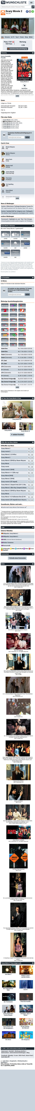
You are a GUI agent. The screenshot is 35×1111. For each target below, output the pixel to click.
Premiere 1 (4, 340)
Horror (3, 56)
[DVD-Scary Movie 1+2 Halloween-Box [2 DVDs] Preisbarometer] (32, 497)
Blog (28, 1052)
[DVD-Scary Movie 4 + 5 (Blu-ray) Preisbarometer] (32, 473)
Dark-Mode (4, 1057)
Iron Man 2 (8, 974)
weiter (27, 137)
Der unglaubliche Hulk (8, 989)
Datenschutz (5, 1052)
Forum (22, 37)
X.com (16, 1055)
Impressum (4, 1051)
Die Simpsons (25, 1039)
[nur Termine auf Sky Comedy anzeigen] (22, 345)
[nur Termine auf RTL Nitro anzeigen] (13, 315)
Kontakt (11, 1051)
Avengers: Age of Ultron (25, 1014)
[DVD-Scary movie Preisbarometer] (32, 467)
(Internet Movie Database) (12, 539)
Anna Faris (9, 159)
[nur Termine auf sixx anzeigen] (5, 315)
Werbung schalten (20, 1051)
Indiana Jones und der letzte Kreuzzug (25, 976)
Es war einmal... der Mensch (25, 1027)
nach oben (6, 1061)
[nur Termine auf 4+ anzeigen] (22, 330)
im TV (12, 37)
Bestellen (24, 88)
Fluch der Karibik (26, 1001)
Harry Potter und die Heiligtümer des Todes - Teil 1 (8, 1027)
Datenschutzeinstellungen (18, 1052)
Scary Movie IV (25, 431)
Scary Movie (8, 430)
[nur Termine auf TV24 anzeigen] (5, 335)
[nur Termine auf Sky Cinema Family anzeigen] (22, 320)
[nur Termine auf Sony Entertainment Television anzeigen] (22, 315)
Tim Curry (9, 178)
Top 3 (17, 37)
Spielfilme (4, 1062)
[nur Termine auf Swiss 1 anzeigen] (22, 335)
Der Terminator (8, 1002)
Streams (7, 37)
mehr (17, 96)
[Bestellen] (24, 85)
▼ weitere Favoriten (17, 434)
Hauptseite (13, 1061)
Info (2, 37)
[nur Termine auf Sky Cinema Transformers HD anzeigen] (5, 325)
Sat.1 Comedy (5, 345)
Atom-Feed (29, 1055)
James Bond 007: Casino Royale (8, 1014)
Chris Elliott (9, 190)
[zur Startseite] (14, 2)
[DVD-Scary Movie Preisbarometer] (32, 464)
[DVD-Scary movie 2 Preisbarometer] (32, 452)
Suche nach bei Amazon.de (14, 507)
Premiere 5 (22, 340)
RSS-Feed (22, 1055)
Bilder (31, 37)
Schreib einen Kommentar (18, 558)
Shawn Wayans (10, 147)
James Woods (10, 172)
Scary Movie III (17, 419)
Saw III (25, 989)
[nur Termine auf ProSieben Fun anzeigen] (13, 320)
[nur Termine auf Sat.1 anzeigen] (22, 306)
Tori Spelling (9, 184)
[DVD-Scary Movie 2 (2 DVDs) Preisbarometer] (32, 455)
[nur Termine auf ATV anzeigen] (5, 330)
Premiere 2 (13, 340)
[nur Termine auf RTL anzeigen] (13, 306)
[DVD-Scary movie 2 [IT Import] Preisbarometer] (32, 482)
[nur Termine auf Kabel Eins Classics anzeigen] (5, 320)
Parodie (3, 58)
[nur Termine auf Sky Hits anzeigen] (13, 345)
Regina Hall (9, 165)
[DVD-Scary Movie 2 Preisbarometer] (32, 449)
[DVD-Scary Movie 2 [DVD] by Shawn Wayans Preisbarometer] (32, 461)
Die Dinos (8, 1039)
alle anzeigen (5, 305)
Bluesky (10, 1055)
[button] (27, 11)
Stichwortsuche (22, 1061)
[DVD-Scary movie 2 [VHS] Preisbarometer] (32, 470)
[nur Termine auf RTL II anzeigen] (13, 310)
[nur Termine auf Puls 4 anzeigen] (13, 330)
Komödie (8, 56)
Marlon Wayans (10, 153)
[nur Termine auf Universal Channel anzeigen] (13, 325)
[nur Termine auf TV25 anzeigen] (13, 335)
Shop (26, 37)
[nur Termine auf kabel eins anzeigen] (22, 310)
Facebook (4, 1055)
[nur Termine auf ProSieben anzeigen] (5, 310)
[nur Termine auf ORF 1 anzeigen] (22, 325)
